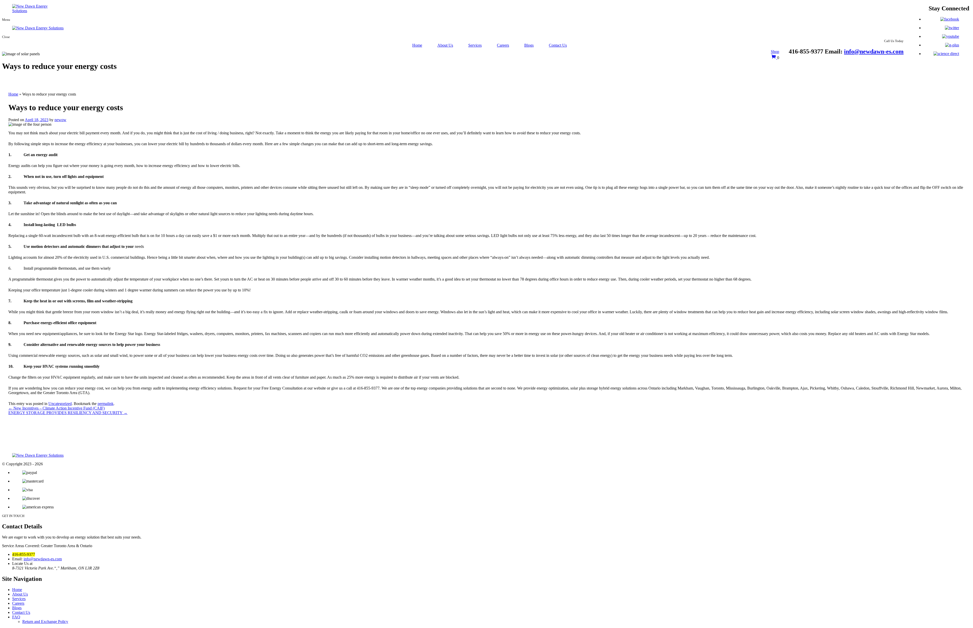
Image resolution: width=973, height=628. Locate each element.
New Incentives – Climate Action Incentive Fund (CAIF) (56, 408)
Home (417, 45)
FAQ (16, 617)
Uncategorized (60, 403)
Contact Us (558, 45)
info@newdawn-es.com (874, 51)
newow (60, 120)
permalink (106, 403)
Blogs (529, 45)
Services (475, 45)
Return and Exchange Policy (45, 621)
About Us (445, 45)
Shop (775, 51)
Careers (503, 45)
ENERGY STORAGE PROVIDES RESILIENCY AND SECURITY (67, 413)
